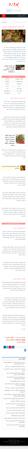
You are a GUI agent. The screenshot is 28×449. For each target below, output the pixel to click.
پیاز (19, 86)
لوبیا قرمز (19, 53)
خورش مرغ (10, 340)
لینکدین (5, 347)
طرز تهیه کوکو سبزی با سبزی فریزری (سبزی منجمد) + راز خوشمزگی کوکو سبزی (10, 140)
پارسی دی (23, 329)
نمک (19, 93)
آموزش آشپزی (4, 22)
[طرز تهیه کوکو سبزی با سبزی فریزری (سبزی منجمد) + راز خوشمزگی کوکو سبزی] (20, 139)
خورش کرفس (21, 342)
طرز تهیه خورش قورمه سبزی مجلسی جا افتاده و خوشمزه (9, 69)
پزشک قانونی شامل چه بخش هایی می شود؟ (15, 407)
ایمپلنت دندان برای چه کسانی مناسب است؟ (16, 410)
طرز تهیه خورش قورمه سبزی (12, 59)
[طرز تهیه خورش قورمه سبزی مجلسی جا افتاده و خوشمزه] (20, 68)
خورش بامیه (10, 337)
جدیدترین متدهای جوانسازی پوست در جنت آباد (15, 366)
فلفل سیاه (19, 91)
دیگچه (10, 440)
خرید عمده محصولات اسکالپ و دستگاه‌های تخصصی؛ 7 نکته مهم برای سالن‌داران (14, 363)
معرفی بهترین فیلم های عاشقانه (18, 415)
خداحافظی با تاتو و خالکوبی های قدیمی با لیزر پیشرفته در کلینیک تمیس (15, 373)
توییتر (25, 350)
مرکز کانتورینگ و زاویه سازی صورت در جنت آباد (15, 388)
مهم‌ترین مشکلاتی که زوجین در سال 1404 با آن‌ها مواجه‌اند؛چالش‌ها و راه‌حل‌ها (14, 395)
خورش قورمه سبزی (14, 51)
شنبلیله (23, 233)
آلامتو (13, 440)
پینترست (10, 347)
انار (24, 305)
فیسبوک (13, 347)
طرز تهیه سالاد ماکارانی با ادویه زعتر (17, 401)
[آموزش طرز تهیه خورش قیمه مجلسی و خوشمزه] (22, 170)
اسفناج (4, 231)
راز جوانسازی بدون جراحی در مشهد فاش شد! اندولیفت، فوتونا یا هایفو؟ (16, 377)
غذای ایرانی (8, 49)
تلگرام (7, 347)
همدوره (23, 61)
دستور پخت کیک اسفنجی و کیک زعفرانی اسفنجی (14, 418)
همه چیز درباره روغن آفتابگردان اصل (17, 381)
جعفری (14, 231)
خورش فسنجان (20, 340)
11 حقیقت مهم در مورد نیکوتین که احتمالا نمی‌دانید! (14, 398)
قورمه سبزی (22, 47)
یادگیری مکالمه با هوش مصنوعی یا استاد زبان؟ (15, 413)
